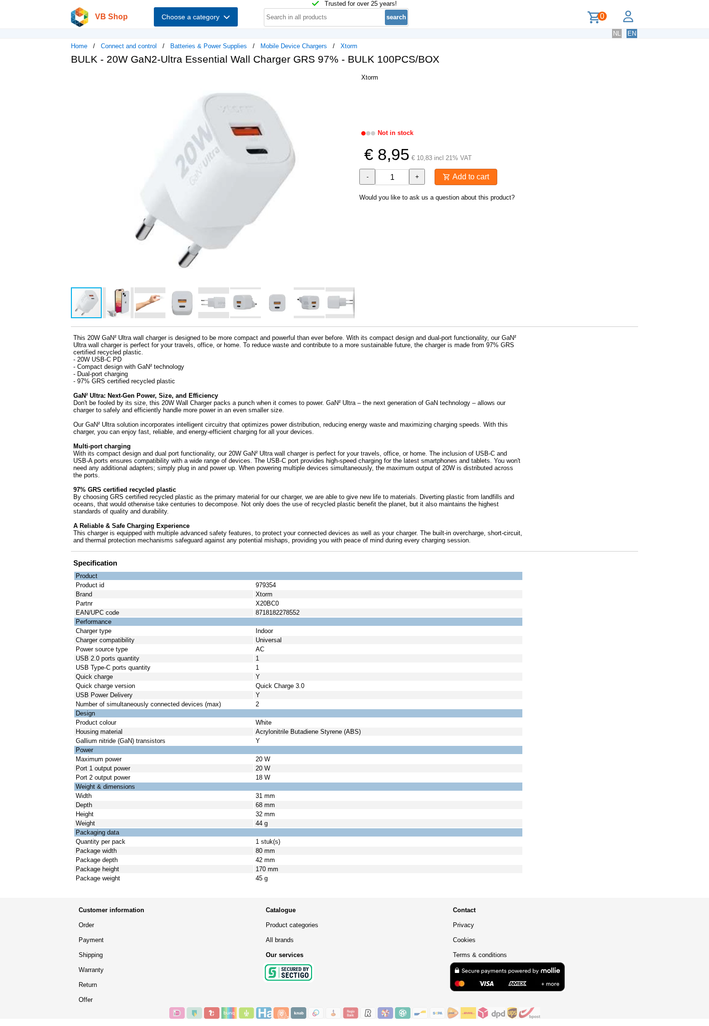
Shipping (91, 954)
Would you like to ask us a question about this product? (437, 197)
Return (88, 984)
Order (86, 925)
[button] (346, 82)
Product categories (292, 925)
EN (631, 33)
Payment (91, 940)
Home (79, 46)
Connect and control (129, 46)
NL (617, 33)
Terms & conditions (480, 954)
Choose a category (192, 17)
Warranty (91, 969)
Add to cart (469, 177)
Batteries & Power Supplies (208, 46)
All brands (280, 940)
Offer (86, 999)
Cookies (464, 940)
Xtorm (349, 46)
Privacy (463, 925)
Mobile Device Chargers (293, 46)
